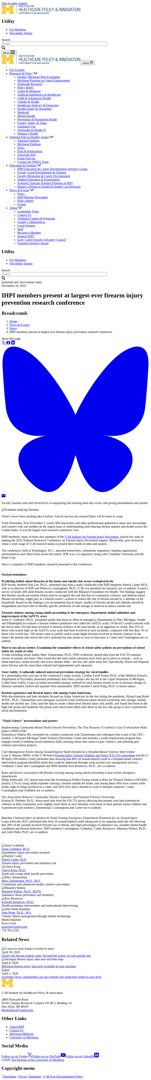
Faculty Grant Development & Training (41, 172)
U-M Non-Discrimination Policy (63, 1076)
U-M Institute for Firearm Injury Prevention (92, 536)
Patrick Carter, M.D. (14, 859)
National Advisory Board (33, 243)
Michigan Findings (29, 144)
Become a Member (29, 232)
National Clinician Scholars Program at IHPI (45, 183)
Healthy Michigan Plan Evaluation (38, 77)
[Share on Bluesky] (75, 492)
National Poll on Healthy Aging (29, 137)
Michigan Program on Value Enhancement (43, 80)
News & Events (19, 190)
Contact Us (24, 215)
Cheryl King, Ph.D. (14, 870)
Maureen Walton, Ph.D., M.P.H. (21, 891)
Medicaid (23, 112)
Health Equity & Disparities (34, 108)
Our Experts (17, 70)
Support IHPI (25, 236)
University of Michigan (23, 1037)
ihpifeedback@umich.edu (17, 1010)
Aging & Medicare (29, 91)
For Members (17, 29)
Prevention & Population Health (37, 119)
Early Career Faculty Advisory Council (41, 239)
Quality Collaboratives (31, 222)
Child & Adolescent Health (34, 98)
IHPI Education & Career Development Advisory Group (52, 169)
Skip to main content (14, 3)
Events (21, 204)
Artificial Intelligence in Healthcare (39, 94)
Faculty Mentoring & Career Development (43, 176)
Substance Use (26, 126)
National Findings (28, 140)
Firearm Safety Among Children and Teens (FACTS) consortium (95, 755)
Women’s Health (27, 133)
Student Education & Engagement (38, 179)
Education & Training (22, 165)
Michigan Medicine (21, 1034)
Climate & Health (28, 101)
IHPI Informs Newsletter (32, 197)
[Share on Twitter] (4, 343)
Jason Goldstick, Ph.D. (16, 849)
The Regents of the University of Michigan (37, 1060)
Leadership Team (28, 211)
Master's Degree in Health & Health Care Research (49, 186)
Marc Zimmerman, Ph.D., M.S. (21, 880)
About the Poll (26, 154)
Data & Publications (29, 151)
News (21, 147)
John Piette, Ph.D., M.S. (17, 912)
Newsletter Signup (20, 33)
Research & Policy (21, 73)
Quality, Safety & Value (32, 123)
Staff (20, 229)
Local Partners (26, 225)
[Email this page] (4, 496)
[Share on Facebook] (8, 343)
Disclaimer (9, 1076)
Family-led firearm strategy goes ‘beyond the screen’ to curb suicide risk (46, 955)
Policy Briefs (25, 87)
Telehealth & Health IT (31, 130)
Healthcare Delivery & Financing (38, 105)
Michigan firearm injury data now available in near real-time (39, 966)
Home (13, 321)
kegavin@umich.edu (14, 926)
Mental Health (26, 116)
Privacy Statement (29, 1076)
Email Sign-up (26, 158)
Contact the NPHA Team (33, 162)
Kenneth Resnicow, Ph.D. (18, 902)
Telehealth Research (29, 84)
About (13, 208)
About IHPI (16, 1026)
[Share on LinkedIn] (13, 343)
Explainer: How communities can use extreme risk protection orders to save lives (51, 977)
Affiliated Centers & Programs (36, 218)
